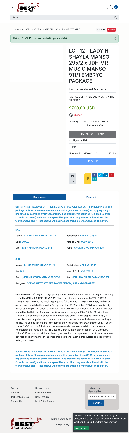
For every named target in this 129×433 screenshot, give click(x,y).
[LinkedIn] (105, 175)
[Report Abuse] (72, 181)
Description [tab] (39, 196)
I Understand (81, 428)
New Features (42, 397)
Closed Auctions (43, 392)
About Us (15, 392)
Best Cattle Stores (19, 397)
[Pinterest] (111, 175)
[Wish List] (87, 178)
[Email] (94, 179)
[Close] (114, 38)
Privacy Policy (62, 424)
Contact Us (16, 401)
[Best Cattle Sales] (29, 7)
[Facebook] (94, 175)
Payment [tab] (91, 196)
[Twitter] (100, 175)
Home (16, 29)
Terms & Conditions (61, 419)
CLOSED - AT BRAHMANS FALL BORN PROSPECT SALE (51, 29)
